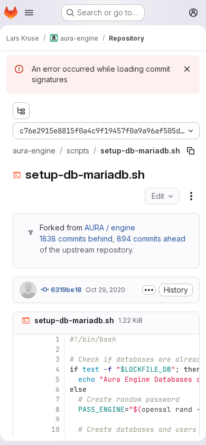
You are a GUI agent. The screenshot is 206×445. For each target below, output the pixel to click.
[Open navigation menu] (29, 12)
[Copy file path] (190, 150)
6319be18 (65, 290)
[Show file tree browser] (21, 110)
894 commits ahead (151, 238)
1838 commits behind (76, 238)
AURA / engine (110, 227)
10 (55, 429)
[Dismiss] (187, 69)
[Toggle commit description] (149, 290)
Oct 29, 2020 (105, 290)
